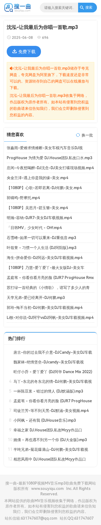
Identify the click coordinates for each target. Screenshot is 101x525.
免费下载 (27, 51)
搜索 (88, 7)
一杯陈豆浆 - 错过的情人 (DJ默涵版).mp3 (48, 391)
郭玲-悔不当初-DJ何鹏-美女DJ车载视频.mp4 (44, 307)
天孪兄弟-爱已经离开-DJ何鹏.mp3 (36, 297)
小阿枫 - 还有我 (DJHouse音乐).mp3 (44, 420)
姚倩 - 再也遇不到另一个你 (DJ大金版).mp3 (50, 440)
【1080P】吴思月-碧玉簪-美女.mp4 (37, 208)
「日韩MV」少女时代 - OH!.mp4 (34, 228)
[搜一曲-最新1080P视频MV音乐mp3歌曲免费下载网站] (17, 11)
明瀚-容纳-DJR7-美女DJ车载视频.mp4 (39, 218)
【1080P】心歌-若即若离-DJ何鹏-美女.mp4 (44, 188)
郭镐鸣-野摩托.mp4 (23, 198)
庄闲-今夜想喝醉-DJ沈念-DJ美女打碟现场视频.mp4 (50, 168)
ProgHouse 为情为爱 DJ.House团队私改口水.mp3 (49, 158)
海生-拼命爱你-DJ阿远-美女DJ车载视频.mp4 (44, 257)
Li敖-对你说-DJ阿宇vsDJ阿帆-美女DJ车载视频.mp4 (50, 317)
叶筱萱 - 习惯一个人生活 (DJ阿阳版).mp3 (41, 248)
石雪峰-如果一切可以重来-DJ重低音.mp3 (41, 238)
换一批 (87, 135)
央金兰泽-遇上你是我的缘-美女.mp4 (37, 178)
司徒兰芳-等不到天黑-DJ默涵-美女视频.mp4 (51, 410)
